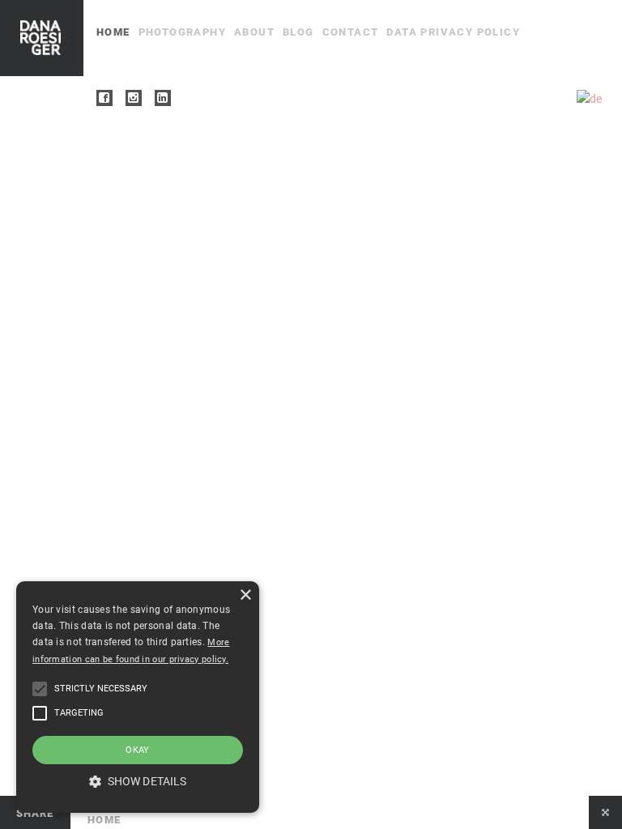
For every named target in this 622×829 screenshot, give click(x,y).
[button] (39, 689)
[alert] (137, 697)
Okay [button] (138, 750)
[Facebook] (104, 98)
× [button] (245, 595)
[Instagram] (134, 98)
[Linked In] (163, 98)
